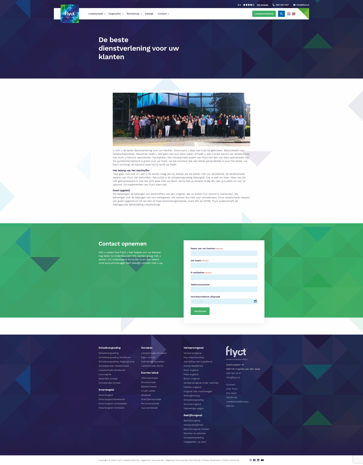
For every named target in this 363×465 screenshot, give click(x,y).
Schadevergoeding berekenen (115, 357)
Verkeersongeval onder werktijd (201, 382)
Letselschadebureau (237, 401)
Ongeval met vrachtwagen (198, 391)
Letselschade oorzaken (154, 353)
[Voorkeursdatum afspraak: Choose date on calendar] (255, 301)
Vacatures (231, 397)
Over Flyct (232, 388)
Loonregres (105, 374)
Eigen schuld (148, 357)
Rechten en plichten (195, 433)
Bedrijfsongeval (192, 420)
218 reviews (262, 5)
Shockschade (148, 382)
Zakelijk (149, 13)
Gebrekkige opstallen (152, 361)
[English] (294, 13)
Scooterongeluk (192, 404)
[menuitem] (96, 13)
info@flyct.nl (233, 377)
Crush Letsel (148, 390)
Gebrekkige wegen (194, 408)
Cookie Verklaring (230, 460)
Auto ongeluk (191, 370)
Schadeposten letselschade (114, 365)
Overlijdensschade (151, 399)
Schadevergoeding (109, 353)
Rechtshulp (133, 13)
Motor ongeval (192, 378)
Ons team (231, 393)
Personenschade (150, 403)
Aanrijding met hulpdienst (198, 361)
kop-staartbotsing (194, 357)
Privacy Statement (211, 460)
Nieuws (230, 405)
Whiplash (146, 395)
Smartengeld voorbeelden (113, 403)
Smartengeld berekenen (112, 399)
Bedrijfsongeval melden (196, 429)
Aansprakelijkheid (193, 365)
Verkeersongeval (193, 353)
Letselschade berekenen (112, 370)
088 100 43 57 (233, 373)
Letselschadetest (264, 13)
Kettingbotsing (192, 395)
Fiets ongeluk (191, 374)
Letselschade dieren (152, 365)
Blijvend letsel (148, 386)
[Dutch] (289, 13)
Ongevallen (115, 13)
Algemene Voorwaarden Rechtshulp (183, 460)
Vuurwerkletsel (149, 407)
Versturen (200, 311)
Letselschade (95, 13)
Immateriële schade (109, 382)
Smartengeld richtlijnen (112, 407)
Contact (162, 13)
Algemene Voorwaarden (152, 460)
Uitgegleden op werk (195, 441)
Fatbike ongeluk (192, 387)
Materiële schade (108, 378)
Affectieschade (149, 378)
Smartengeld (106, 395)
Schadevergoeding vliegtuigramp (116, 361)
